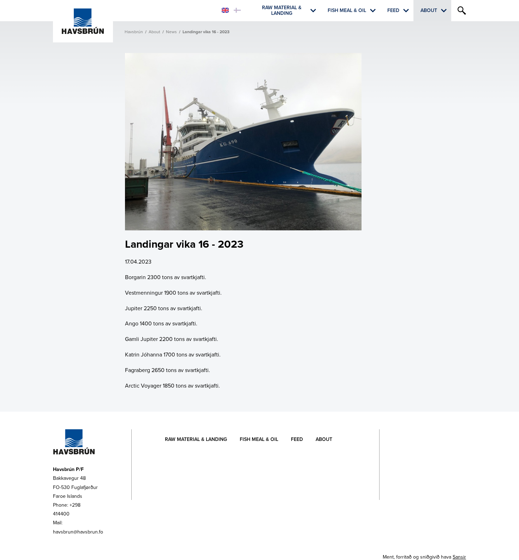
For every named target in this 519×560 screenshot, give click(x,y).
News (171, 31)
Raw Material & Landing (282, 10)
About (428, 10)
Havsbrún (134, 31)
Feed (393, 10)
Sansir (459, 557)
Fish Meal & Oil (347, 10)
